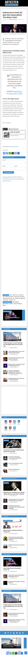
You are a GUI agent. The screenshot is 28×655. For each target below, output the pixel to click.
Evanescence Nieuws (18, 303)
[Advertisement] (14, 239)
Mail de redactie (14, 146)
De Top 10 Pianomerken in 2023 (15, 463)
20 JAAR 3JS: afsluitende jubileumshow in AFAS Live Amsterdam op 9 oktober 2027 (15, 372)
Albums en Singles (8, 520)
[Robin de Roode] (6, 137)
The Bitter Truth (12, 300)
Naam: (4, 166)
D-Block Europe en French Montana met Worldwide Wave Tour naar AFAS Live (13, 344)
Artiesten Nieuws (13, 347)
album (10, 295)
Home (8, 651)
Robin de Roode (13, 19)
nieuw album (5, 300)
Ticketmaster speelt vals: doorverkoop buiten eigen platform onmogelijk (16, 507)
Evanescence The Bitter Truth (8, 298)
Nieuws (4, 305)
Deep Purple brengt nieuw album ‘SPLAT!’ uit (12, 318)
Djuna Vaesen (7, 316)
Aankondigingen (16, 302)
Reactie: (4, 159)
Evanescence (18, 91)
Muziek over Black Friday (14, 469)
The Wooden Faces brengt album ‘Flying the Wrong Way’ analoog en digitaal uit (16, 538)
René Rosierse (13, 541)
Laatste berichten (14, 129)
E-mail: (15, 166)
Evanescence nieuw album (19, 296)
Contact (19, 651)
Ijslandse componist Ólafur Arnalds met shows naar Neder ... (11, 646)
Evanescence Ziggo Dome (20, 298)
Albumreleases (6, 303)
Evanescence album (9, 296)
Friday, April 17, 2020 (15, 93)
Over (6, 129)
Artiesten (11, 303)
